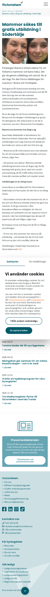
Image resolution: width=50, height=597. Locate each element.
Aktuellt (19, 11)
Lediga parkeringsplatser (16, 575)
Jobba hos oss (11, 492)
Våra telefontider (13, 529)
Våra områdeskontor (14, 502)
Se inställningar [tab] (37, 261)
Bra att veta (10, 552)
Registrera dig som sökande (17, 581)
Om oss (11, 11)
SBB (20, 249)
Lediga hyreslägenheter (15, 568)
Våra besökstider (13, 533)
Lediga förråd (10, 578)
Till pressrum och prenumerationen (25, 460)
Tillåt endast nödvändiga (24, 321)
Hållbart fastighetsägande (17, 485)
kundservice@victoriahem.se (18, 526)
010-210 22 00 (11, 523)
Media (7, 495)
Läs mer (7, 349)
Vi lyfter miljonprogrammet (17, 488)
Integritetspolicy (18, 299)
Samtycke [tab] (12, 261)
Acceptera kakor (19, 330)
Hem (4, 11)
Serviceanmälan (11, 549)
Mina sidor (9, 545)
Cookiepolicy (37, 299)
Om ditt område (12, 555)
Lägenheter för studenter (16, 571)
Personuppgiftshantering (16, 498)
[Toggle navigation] (46, 4)
